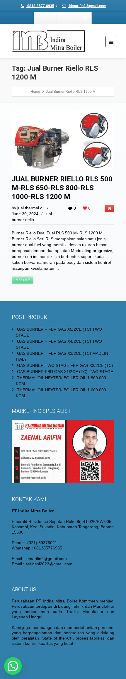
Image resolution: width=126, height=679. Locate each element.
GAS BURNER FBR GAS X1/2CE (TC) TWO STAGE (65, 371)
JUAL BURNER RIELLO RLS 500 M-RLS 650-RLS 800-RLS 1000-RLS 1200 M (62, 188)
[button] (13, 666)
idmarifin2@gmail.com (87, 6)
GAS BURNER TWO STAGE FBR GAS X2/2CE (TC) (65, 365)
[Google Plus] (63, 18)
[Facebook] (40, 18)
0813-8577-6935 (40, 6)
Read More (22, 280)
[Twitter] (51, 18)
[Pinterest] (74, 18)
